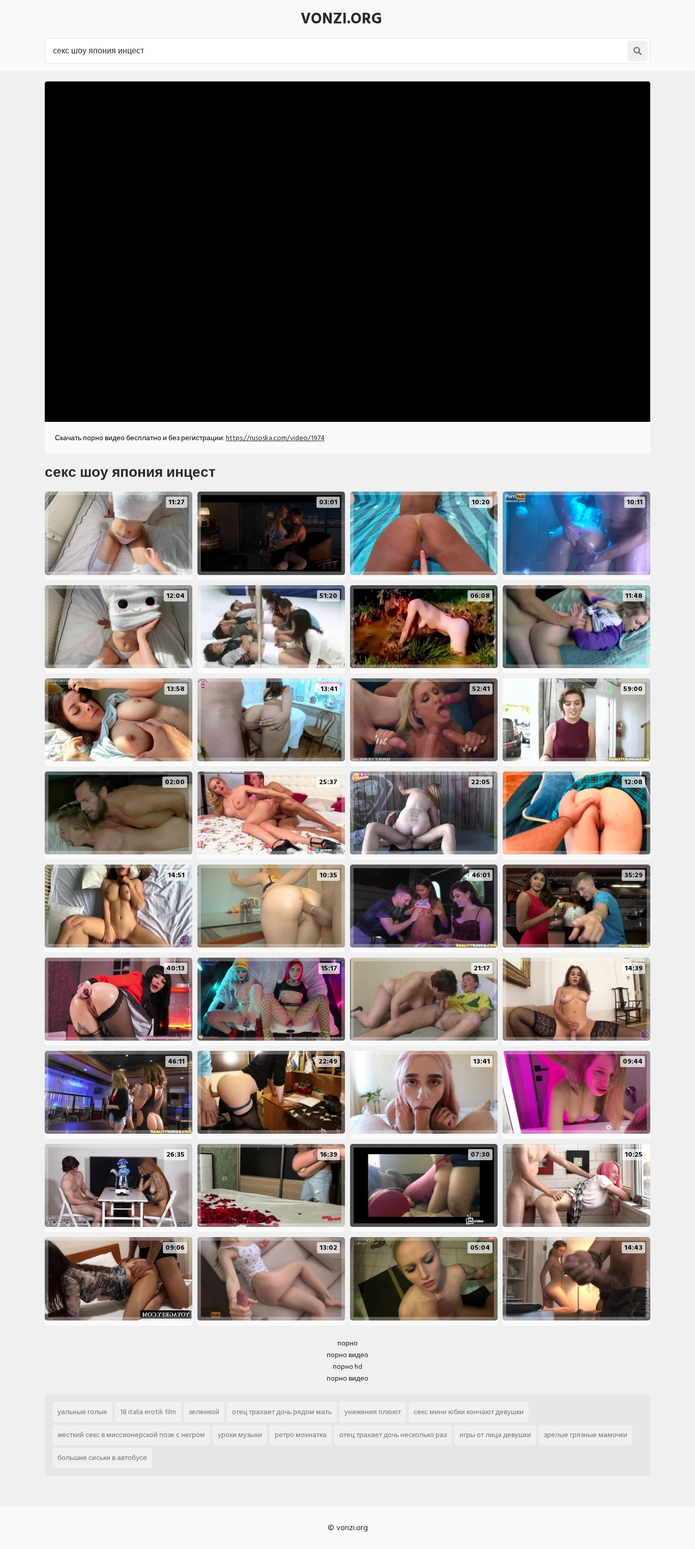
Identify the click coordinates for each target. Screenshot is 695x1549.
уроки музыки (240, 1435)
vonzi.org (341, 19)
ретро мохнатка (301, 1435)
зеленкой (204, 1412)
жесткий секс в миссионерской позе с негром (131, 1435)
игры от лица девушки (495, 1435)
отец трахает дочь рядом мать (282, 1412)
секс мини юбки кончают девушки (469, 1412)
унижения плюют (372, 1412)
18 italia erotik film (148, 1412)
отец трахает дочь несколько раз (393, 1435)
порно (347, 1343)
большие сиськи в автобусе (102, 1458)
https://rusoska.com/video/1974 (275, 438)
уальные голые (82, 1412)
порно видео (347, 1355)
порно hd (347, 1366)
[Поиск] (637, 51)
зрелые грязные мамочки (585, 1435)
